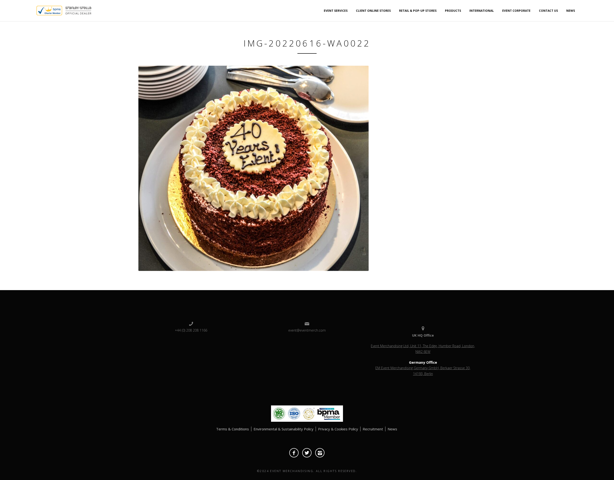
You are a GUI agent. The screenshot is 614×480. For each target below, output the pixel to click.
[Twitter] (307, 452)
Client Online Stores (373, 11)
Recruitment (373, 429)
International (481, 11)
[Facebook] (294, 452)
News (570, 11)
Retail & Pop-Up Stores (418, 11)
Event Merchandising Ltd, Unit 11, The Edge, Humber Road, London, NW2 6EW (423, 349)
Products (453, 11)
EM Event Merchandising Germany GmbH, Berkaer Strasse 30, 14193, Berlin (422, 371)
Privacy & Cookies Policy (338, 429)
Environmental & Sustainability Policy (283, 429)
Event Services (336, 11)
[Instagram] (320, 452)
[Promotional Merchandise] (32, 10)
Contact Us (548, 11)
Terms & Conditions (232, 429)
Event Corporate (516, 11)
